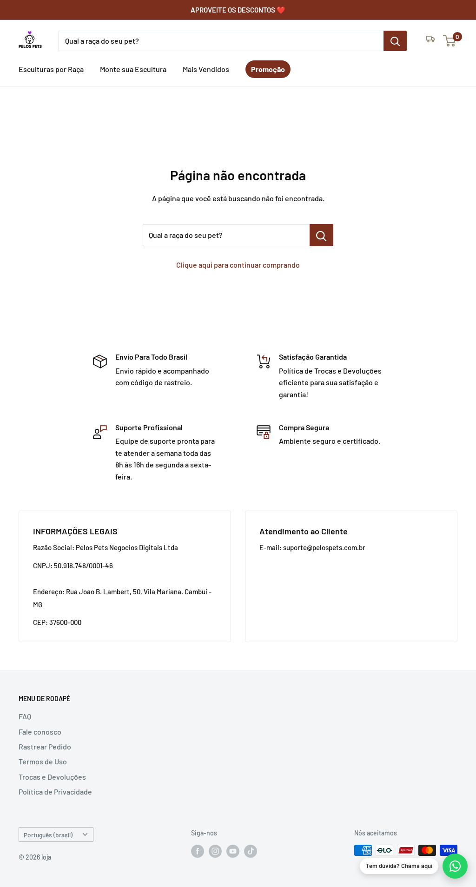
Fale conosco (40, 731)
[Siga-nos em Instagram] (215, 851)
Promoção (268, 69)
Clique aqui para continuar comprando (238, 264)
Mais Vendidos (206, 69)
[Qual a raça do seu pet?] (395, 41)
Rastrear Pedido (45, 746)
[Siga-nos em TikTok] (250, 851)
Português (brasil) (48, 835)
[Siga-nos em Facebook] (197, 851)
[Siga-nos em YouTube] (232, 851)
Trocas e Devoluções (52, 776)
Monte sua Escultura (133, 69)
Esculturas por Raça (51, 69)
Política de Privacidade (55, 791)
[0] (450, 40)
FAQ (25, 716)
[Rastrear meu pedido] (430, 40)
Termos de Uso (43, 761)
